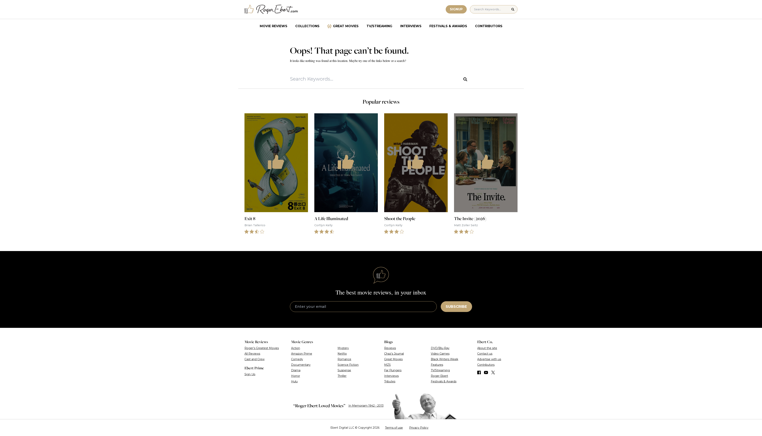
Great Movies (346, 26)
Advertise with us (489, 359)
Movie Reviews (273, 26)
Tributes (389, 381)
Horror (295, 376)
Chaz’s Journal (394, 353)
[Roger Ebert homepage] (271, 9)
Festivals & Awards (448, 26)
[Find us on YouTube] (486, 372)
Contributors (488, 26)
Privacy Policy (418, 427)
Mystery (343, 348)
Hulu (294, 381)
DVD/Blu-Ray (440, 348)
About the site (487, 348)
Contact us (484, 353)
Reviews (390, 348)
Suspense (344, 370)
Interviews (410, 26)
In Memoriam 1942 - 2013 (366, 405)
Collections (307, 26)
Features (437, 365)
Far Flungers (392, 370)
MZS (387, 365)
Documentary (301, 365)
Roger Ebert (439, 376)
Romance (344, 359)
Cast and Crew (254, 359)
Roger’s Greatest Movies (261, 348)
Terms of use (394, 427)
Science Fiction (348, 365)
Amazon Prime (301, 353)
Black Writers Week (444, 359)
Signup (456, 9)
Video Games (440, 353)
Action (295, 348)
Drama (295, 370)
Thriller (342, 376)
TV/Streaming (379, 26)
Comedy (297, 359)
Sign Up (249, 374)
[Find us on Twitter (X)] (493, 372)
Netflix (342, 353)
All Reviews (252, 353)
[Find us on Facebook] (479, 372)
